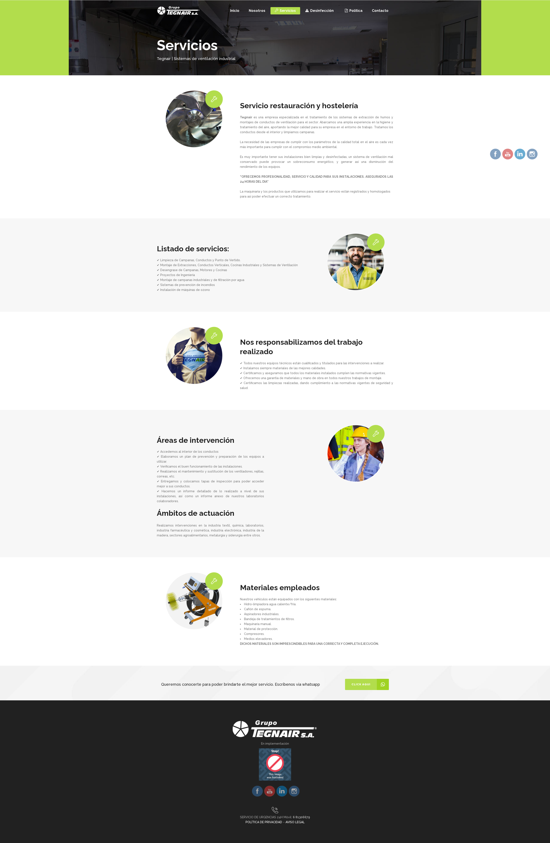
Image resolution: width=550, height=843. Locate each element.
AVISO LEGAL (295, 822)
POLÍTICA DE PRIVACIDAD (264, 822)
